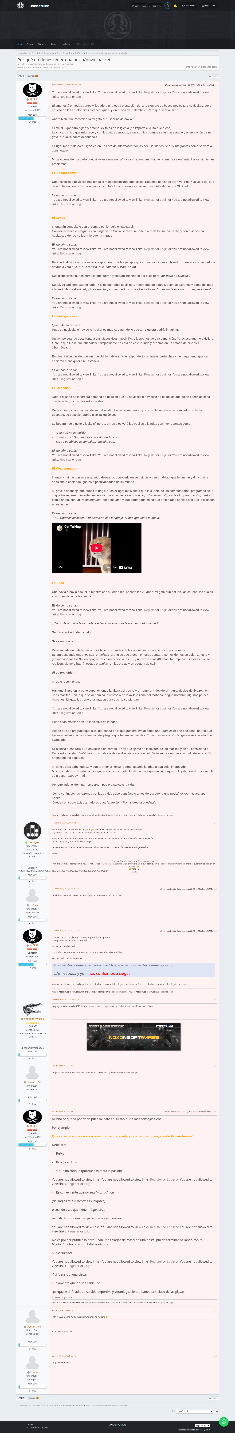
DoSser (34, 905)
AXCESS (33, 99)
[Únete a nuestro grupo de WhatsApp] (224, 1422)
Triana (34, 1372)
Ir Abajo (20, 76)
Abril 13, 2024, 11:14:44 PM (63, 1310)
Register (150, 92)
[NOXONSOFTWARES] (32, 1044)
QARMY (207, 1430)
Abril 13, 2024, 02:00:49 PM (63, 1111)
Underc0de (29, 1424)
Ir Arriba (21, 1398)
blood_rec (34, 842)
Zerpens (199, 1430)
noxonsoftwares (34, 1019)
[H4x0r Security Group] (32, 863)
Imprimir (213, 76)
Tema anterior (192, 66)
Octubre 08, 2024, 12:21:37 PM (64, 1356)
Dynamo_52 (34, 1082)
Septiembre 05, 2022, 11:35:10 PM (65, 888)
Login (164, 92)
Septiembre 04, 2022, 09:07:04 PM (68, 84)
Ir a (173, 1411)
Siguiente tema (209, 66)
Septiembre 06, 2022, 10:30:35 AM (65, 999)
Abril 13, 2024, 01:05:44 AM (63, 1066)
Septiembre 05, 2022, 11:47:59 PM (65, 930)
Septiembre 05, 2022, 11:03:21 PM (65, 823)
